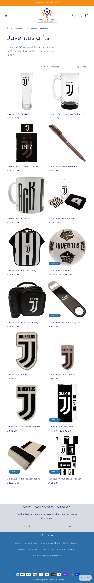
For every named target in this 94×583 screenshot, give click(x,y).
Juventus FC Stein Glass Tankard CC (66, 114)
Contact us (48, 549)
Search (18, 543)
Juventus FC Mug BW (18, 218)
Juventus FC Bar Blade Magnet (63, 322)
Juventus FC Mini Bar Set (60, 218)
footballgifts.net (42, 580)
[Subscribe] (70, 526)
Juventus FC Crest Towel (60, 427)
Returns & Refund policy (29, 549)
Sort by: (44, 66)
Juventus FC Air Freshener (61, 374)
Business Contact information (47, 555)
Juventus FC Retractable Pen (62, 166)
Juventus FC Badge (17, 374)
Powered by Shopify (56, 580)
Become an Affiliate (65, 549)
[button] (6, 15)
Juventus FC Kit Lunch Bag (21, 270)
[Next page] (55, 496)
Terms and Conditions (50, 543)
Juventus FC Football (58, 270)
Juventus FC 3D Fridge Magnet (23, 427)
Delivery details (70, 543)
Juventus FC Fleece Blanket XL (23, 479)
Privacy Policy (30, 543)
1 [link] (39, 496)
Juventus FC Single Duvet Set (23, 166)
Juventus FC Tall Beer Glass (21, 114)
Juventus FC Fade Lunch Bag (22, 322)
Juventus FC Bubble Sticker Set (64, 479)
